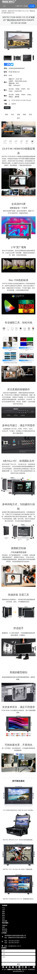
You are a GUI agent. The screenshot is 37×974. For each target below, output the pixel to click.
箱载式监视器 (7, 12)
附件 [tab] (18, 118)
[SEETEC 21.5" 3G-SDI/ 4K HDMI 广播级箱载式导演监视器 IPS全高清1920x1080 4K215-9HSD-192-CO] (18, 855)
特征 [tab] (12, 114)
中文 (20, 6)
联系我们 (7, 107)
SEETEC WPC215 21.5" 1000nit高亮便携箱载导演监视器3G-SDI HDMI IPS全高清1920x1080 (19, 840)
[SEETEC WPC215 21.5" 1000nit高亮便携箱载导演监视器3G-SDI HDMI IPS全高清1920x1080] (18, 825)
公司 (3, 909)
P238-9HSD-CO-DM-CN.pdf (21, 100)
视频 (3, 911)
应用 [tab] (30, 114)
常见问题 (4, 931)
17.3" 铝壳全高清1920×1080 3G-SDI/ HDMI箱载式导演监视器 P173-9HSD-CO (19, 810)
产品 (26, 11)
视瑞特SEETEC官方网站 (14, 11)
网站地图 (4, 921)
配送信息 (4, 929)
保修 (3, 927)
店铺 (32, 6)
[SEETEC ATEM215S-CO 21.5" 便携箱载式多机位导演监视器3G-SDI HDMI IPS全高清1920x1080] (18, 884)
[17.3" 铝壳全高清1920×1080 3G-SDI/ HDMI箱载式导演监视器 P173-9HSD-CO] (18, 796)
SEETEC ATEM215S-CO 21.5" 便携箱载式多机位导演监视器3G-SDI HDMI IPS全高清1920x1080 (19, 899)
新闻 (3, 915)
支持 (3, 917)
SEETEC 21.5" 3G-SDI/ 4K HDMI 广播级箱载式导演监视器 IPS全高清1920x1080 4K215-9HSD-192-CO (19, 869)
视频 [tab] (24, 114)
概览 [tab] (6, 114)
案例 (3, 913)
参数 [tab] (18, 114)
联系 (3, 919)
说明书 (13, 104)
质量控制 (4, 925)
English (26, 6)
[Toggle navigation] (4, 6)
